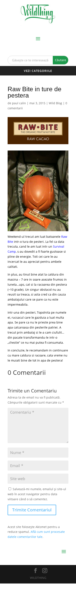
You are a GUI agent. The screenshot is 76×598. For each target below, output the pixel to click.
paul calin (19, 103)
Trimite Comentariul (32, 510)
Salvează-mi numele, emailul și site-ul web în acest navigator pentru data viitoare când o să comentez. (37, 494)
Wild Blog (55, 103)
